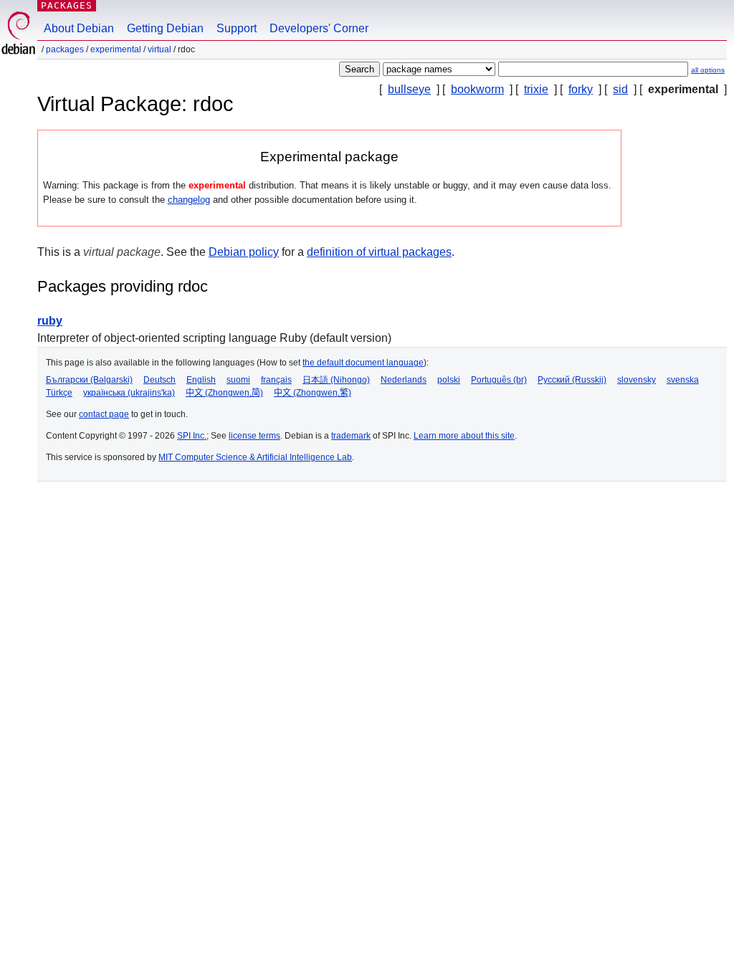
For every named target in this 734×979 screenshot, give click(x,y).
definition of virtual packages (379, 252)
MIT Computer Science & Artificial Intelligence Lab (255, 457)
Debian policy (244, 252)
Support (236, 28)
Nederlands (403, 380)
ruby (49, 321)
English (201, 380)
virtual (159, 49)
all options (708, 70)
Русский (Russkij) (572, 380)
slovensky (636, 380)
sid (620, 89)
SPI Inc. (191, 436)
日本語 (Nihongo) (336, 380)
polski (448, 380)
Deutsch (159, 380)
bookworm (477, 89)
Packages (66, 5)
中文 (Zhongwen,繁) (312, 393)
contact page (104, 414)
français (276, 380)
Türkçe (59, 393)
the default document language (363, 363)
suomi (238, 380)
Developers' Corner (319, 28)
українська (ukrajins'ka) (129, 393)
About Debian (79, 28)
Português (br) (499, 380)
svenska (683, 380)
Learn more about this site (464, 436)
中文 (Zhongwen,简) (224, 393)
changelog (189, 199)
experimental (115, 49)
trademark (351, 436)
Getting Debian (165, 28)
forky (580, 89)
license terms (254, 436)
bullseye (409, 89)
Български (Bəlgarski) (89, 380)
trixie (536, 89)
